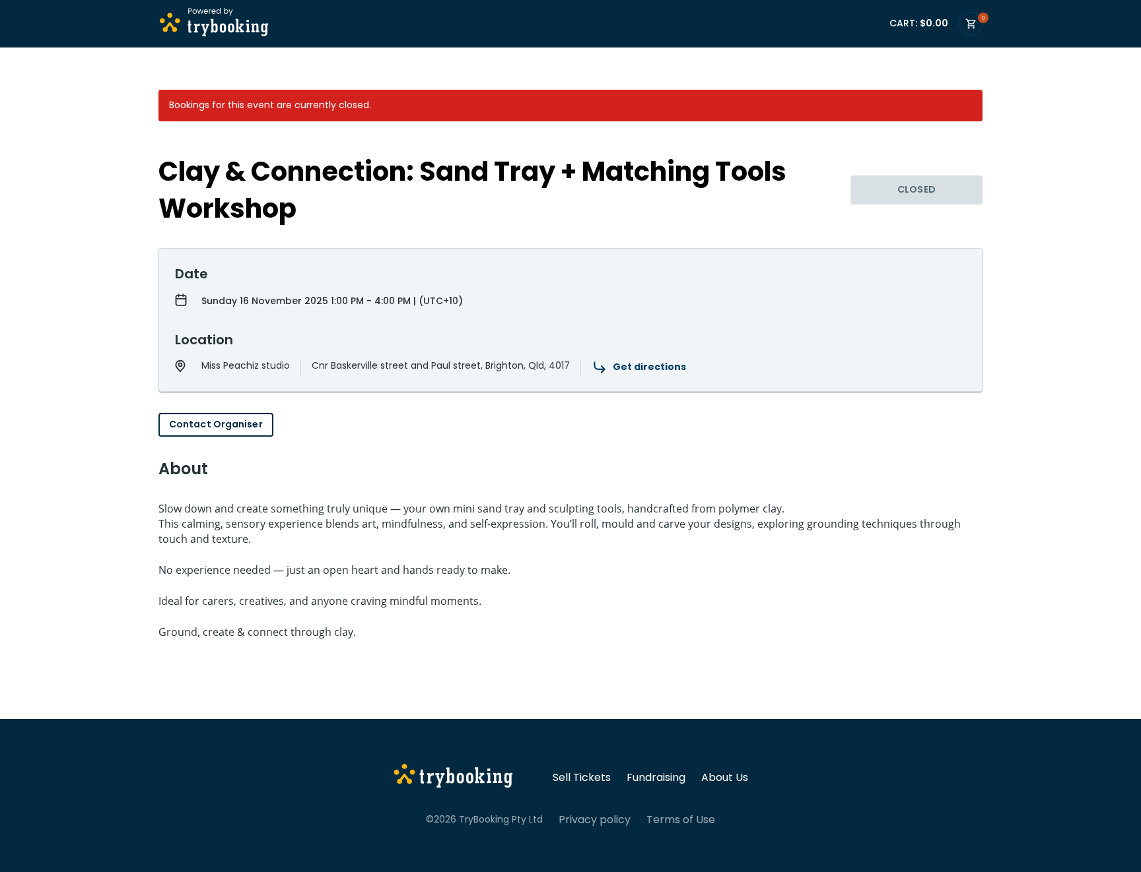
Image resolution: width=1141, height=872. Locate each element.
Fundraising (656, 777)
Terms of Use (680, 820)
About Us (724, 777)
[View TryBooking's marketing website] (453, 778)
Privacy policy (595, 820)
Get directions (649, 366)
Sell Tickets (582, 777)
